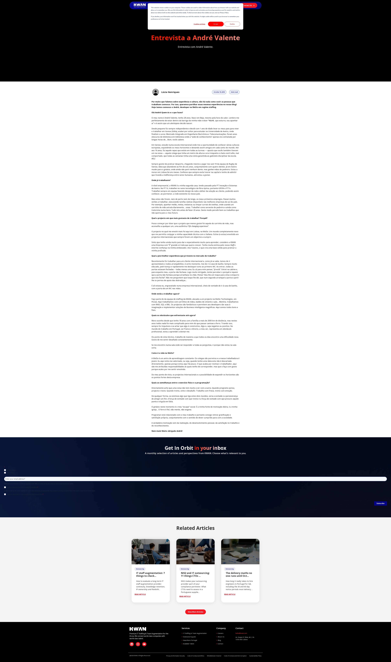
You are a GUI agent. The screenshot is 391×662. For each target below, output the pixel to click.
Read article (140, 594)
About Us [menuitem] (221, 637)
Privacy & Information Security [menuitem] (175, 656)
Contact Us (247, 5)
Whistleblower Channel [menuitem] (214, 656)
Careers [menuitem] (220, 633)
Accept (216, 24)
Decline (232, 24)
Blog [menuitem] (219, 640)
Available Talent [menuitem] (188, 644)
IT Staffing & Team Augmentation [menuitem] (195, 633)
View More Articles (195, 612)
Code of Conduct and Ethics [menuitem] (195, 656)
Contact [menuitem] (220, 644)
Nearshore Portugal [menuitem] (190, 640)
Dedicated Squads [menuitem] (189, 637)
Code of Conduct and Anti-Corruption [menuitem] (235, 656)
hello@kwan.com (241, 633)
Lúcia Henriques (170, 92)
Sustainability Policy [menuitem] (255, 656)
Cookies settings (199, 24)
